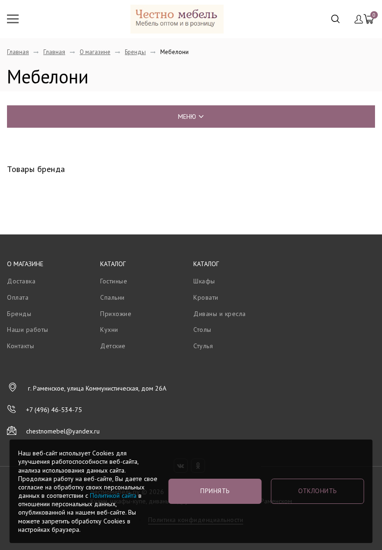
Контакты (20, 346)
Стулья (203, 346)
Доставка (21, 281)
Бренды (135, 52)
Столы (202, 329)
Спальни (112, 297)
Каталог (113, 264)
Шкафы (204, 281)
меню (187, 116)
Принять (215, 491)
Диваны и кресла (219, 313)
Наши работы (27, 329)
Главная (18, 52)
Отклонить (317, 491)
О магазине (95, 52)
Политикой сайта (113, 495)
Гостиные (113, 281)
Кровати (205, 297)
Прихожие (115, 313)
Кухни (109, 329)
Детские (113, 346)
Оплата (17, 297)
